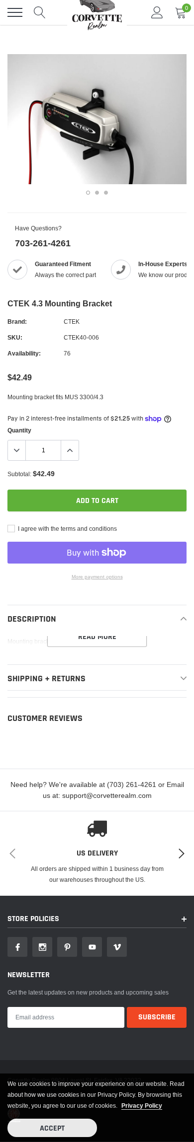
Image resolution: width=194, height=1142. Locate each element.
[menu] (14, 12)
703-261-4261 (43, 243)
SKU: (14, 337)
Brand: (17, 321)
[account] (157, 12)
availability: (24, 353)
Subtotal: (19, 474)
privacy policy (141, 1105)
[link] (17, 947)
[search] (40, 12)
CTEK (72, 321)
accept (52, 1128)
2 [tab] (97, 193)
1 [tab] (88, 193)
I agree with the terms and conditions (66, 528)
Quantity (19, 430)
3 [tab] (106, 193)
